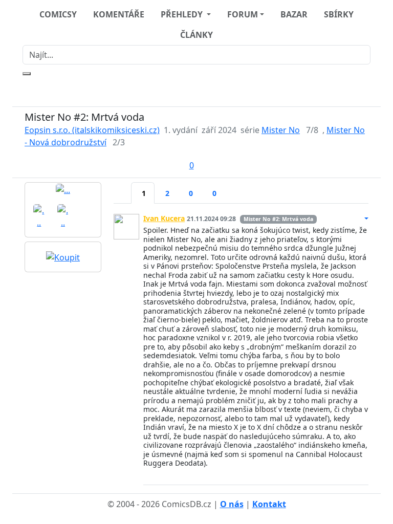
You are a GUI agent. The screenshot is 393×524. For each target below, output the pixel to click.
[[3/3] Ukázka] (63, 215)
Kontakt (269, 504)
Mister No (280, 130)
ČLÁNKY (196, 34)
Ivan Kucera (164, 218)
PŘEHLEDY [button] (183, 14)
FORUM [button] (242, 14)
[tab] (122, 186)
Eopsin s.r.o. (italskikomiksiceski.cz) (92, 130)
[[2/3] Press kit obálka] (39, 215)
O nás (232, 504)
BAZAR (294, 14)
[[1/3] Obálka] (63, 189)
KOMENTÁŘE (118, 14)
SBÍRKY (339, 14)
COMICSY (58, 14)
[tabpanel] (241, 345)
